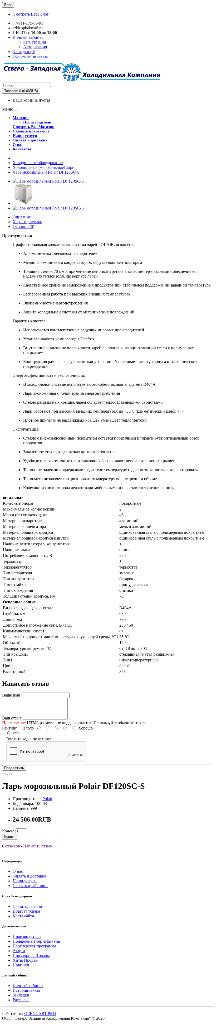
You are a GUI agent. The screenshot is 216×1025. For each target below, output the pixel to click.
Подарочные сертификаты (36, 941)
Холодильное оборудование (38, 162)
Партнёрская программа (34, 946)
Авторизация (35, 47)
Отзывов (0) (23, 226)
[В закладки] (4, 774)
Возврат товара (26, 911)
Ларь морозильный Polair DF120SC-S (46, 172)
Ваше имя (11, 695)
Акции (19, 950)
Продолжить (14, 768)
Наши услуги (25, 136)
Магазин (21, 118)
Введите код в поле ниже (29, 739)
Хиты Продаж (25, 960)
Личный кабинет (28, 985)
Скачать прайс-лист (31, 131)
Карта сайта (23, 916)
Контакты (22, 149)
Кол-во (8, 831)
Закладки (21, 995)
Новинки (21, 965)
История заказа (26, 990)
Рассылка (21, 1000)
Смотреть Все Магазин (34, 127)
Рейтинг (9, 728)
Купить (9, 837)
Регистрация (34, 42)
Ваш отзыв (12, 718)
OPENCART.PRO (40, 1013)
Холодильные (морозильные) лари (44, 167)
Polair (47, 799)
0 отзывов (11, 846)
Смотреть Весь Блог (31, 14)
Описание (22, 217)
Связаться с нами (28, 906)
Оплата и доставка (30, 140)
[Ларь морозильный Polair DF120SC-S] (48, 181)
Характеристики (27, 222)
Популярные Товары (31, 955)
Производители (37, 122)
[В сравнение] (9, 774)
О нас (18, 144)
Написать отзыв (37, 846)
